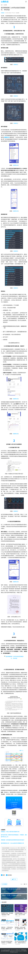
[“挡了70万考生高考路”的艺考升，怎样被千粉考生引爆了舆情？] (20, 936)
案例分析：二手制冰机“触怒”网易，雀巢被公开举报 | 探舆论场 (7, 928)
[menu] (26, 1)
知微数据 (2, 12)
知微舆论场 (6, 137)
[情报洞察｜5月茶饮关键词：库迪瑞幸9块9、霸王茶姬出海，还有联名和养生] (20, 922)
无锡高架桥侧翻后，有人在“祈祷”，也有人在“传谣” (21, 914)
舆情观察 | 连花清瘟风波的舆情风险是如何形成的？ (13, 840)
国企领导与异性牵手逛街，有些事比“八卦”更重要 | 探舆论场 (7, 942)
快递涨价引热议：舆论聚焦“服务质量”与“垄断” (7, 914)
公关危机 (3, 919)
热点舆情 (17, 12)
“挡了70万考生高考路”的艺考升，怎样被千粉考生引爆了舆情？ (21, 942)
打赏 (25, 884)
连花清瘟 (10, 875)
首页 (2, 4)
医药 (4, 875)
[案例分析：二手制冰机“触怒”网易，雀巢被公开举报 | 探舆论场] (7, 922)
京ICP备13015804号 (14, 952)
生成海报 (5, 884)
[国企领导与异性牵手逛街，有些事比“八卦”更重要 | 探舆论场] (7, 936)
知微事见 (15, 64)
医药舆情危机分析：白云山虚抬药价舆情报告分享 (12, 843)
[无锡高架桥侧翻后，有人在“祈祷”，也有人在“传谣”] (20, 908)
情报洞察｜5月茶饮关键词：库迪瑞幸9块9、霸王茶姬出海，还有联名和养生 (21, 928)
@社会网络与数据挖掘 (5, 951)
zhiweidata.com (21, 951)
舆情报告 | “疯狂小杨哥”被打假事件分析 (10, 831)
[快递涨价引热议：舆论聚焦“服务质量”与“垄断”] (7, 908)
